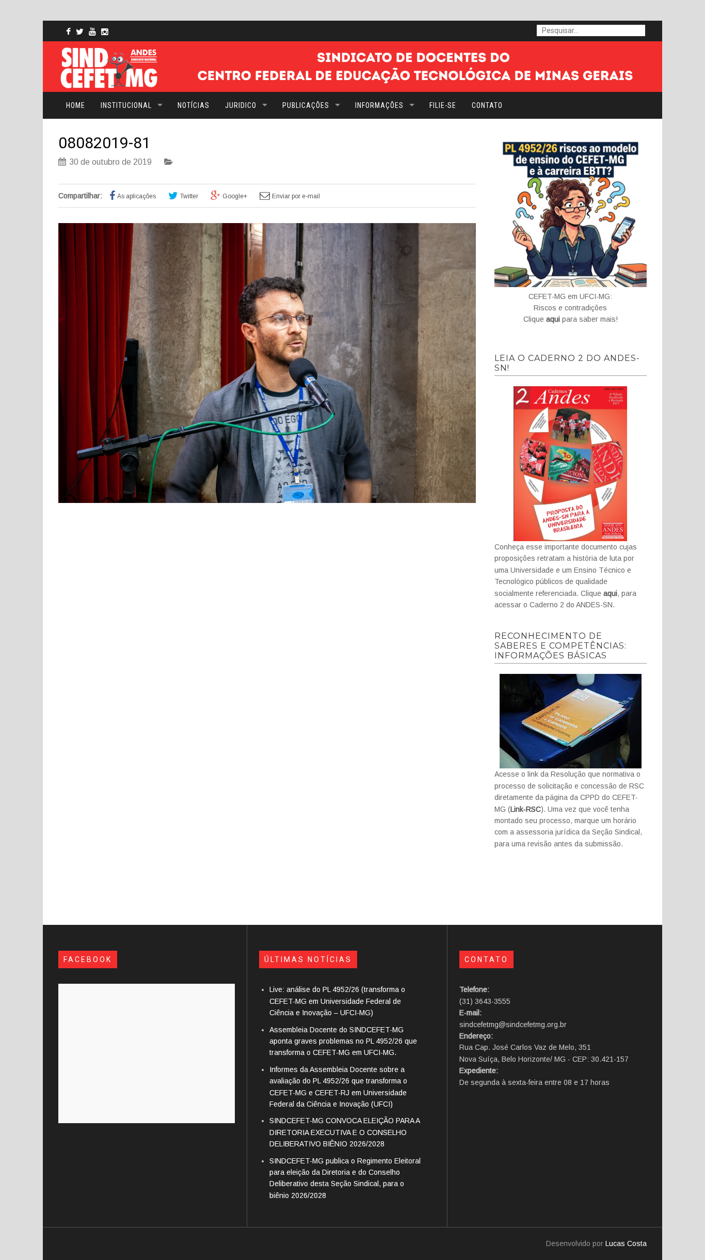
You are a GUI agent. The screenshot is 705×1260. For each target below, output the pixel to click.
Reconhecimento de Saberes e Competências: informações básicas (560, 645)
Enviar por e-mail (296, 196)
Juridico (241, 105)
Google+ (234, 196)
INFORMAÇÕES (379, 105)
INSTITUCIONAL (126, 105)
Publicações (305, 105)
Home (75, 105)
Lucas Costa (626, 1243)
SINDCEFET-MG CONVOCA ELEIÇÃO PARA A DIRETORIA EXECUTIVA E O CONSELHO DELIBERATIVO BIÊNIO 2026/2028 (344, 1132)
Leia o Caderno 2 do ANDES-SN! (567, 363)
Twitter (189, 196)
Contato (487, 105)
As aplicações (136, 196)
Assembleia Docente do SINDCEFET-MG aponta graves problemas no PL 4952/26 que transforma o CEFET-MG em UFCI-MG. (343, 1041)
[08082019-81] (267, 500)
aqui (553, 319)
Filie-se (442, 105)
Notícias (194, 105)
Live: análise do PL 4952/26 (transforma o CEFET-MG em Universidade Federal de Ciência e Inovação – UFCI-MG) (337, 1001)
